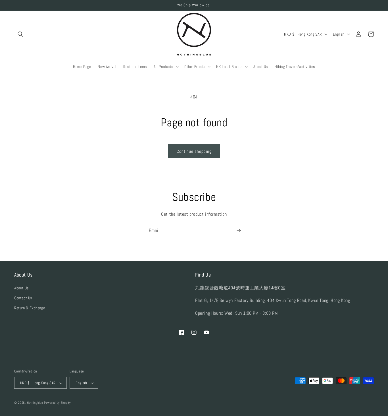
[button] (20, 34)
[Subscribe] (238, 230)
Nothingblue (35, 403)
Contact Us (23, 297)
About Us (21, 288)
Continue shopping (194, 151)
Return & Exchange (29, 307)
